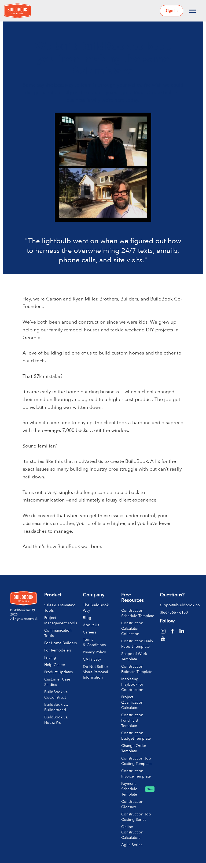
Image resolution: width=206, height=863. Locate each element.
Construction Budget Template (136, 735)
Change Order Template (133, 748)
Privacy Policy (94, 652)
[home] (17, 10)
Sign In (171, 10)
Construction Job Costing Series (136, 817)
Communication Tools (58, 633)
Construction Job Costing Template (136, 761)
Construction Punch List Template (132, 720)
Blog (87, 617)
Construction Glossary (132, 804)
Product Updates (58, 672)
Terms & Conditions (94, 642)
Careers (89, 632)
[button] (192, 11)
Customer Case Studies (57, 682)
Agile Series (131, 844)
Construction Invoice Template (136, 773)
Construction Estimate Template (136, 669)
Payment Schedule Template (129, 789)
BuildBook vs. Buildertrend (56, 707)
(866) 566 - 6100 (174, 612)
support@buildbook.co (176, 605)
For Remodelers (58, 650)
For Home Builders (60, 643)
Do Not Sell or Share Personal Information (95, 672)
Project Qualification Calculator (132, 702)
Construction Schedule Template (137, 613)
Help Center (54, 664)
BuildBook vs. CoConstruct (56, 694)
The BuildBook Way (96, 608)
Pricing (50, 657)
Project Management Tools (60, 620)
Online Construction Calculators (132, 832)
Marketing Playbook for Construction (132, 684)
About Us (91, 625)
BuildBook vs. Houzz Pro (56, 720)
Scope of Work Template (134, 656)
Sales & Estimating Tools (60, 608)
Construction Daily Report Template (137, 644)
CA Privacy (92, 659)
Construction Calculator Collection (132, 628)
